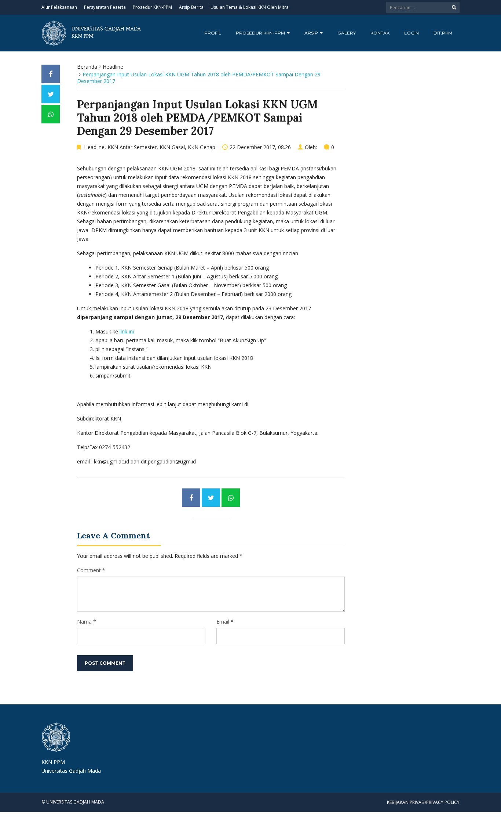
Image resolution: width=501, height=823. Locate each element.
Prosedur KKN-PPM (152, 7)
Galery (346, 33)
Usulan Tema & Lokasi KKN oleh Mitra (250, 7)
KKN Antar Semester (132, 147)
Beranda (87, 66)
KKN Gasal (172, 147)
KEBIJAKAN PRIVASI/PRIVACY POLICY (423, 802)
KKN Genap (201, 147)
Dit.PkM (443, 33)
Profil (212, 33)
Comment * (91, 570)
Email (222, 621)
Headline (113, 66)
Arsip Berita (191, 7)
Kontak (380, 33)
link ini (127, 331)
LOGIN (411, 33)
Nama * (86, 621)
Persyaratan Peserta (105, 7)
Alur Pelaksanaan (59, 7)
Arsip (311, 33)
